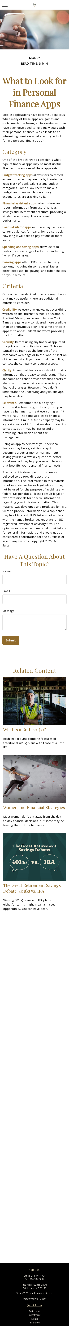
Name (6, 571)
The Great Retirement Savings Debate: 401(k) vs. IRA (32, 888)
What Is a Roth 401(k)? (24, 729)
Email (6, 591)
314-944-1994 (38, 1275)
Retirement (34, 1311)
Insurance (35, 1322)
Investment (34, 1314)
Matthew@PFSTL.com (34, 1298)
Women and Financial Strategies (34, 807)
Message (8, 611)
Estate (34, 1318)
